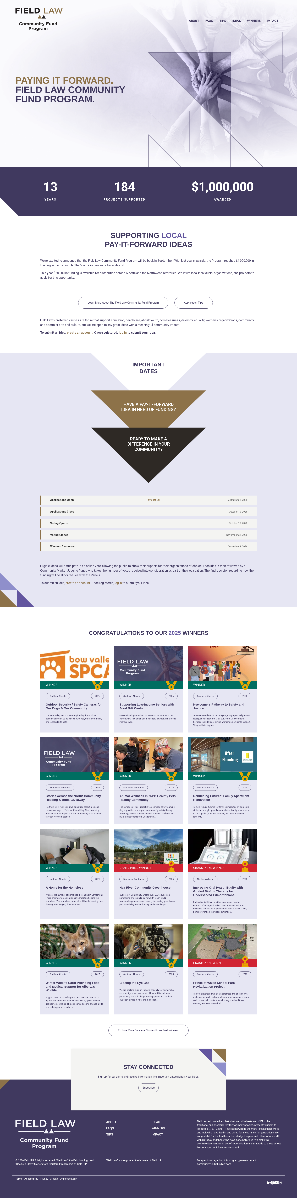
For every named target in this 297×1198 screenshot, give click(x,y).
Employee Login (68, 1178)
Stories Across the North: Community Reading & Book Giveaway (73, 798)
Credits (54, 1178)
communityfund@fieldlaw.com (214, 1164)
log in (123, 332)
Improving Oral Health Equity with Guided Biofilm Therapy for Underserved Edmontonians (218, 891)
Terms (19, 1178)
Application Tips (193, 302)
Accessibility (31, 1178)
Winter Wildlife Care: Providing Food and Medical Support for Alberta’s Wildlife (73, 986)
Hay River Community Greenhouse (144, 887)
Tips (222, 20)
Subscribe (148, 1087)
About (194, 20)
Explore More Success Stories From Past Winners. (148, 1030)
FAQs (209, 20)
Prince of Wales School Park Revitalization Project (214, 984)
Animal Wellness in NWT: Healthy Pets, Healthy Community (148, 798)
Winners (254, 20)
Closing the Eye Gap (134, 983)
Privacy (44, 1178)
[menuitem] (194, 20)
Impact (272, 20)
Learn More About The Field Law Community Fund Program (123, 302)
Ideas (236, 20)
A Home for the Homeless (64, 887)
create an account (80, 332)
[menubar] (184, 20)
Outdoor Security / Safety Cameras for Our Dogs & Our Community (74, 706)
